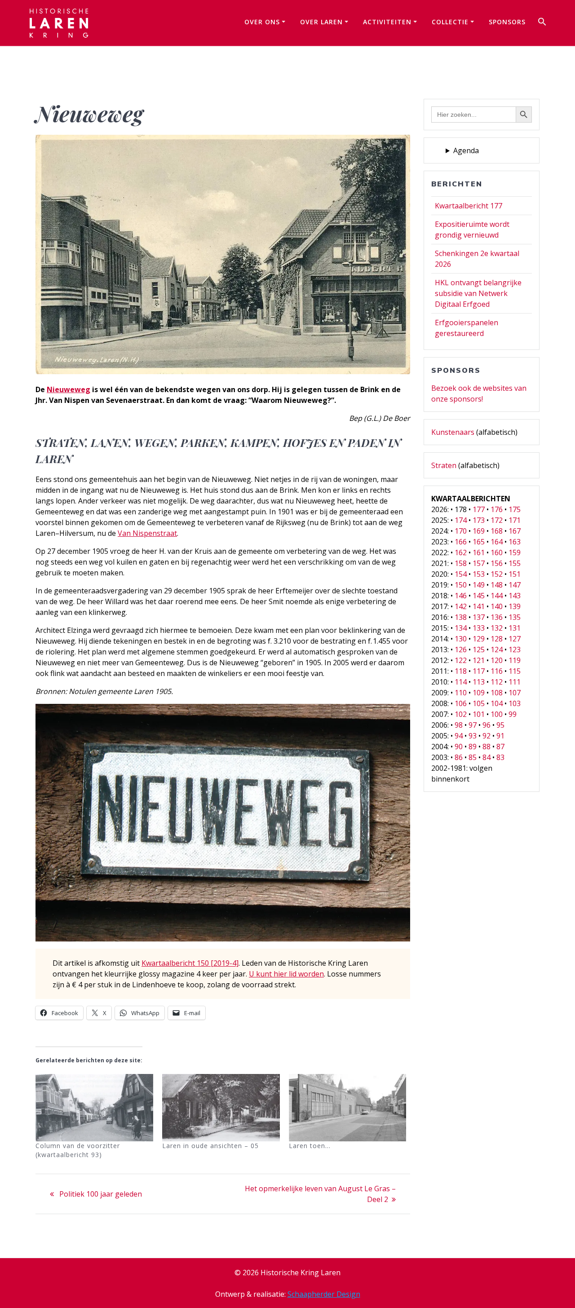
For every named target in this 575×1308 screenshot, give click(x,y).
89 (473, 746)
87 (500, 746)
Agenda (466, 150)
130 (461, 639)
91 (500, 736)
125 (479, 649)
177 (479, 509)
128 (497, 639)
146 (461, 596)
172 (497, 520)
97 (473, 725)
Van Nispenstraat (147, 533)
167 (515, 531)
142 (461, 606)
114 (461, 682)
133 (479, 628)
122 (461, 660)
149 (479, 585)
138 (461, 617)
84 (486, 757)
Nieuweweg (68, 389)
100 (497, 714)
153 (479, 574)
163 (515, 542)
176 (497, 509)
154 (461, 574)
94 (459, 736)
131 (515, 628)
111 (515, 682)
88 (486, 746)
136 (497, 617)
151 (515, 574)
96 (486, 725)
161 (479, 552)
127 (515, 639)
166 (461, 542)
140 (497, 606)
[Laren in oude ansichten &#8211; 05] (221, 1107)
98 (459, 725)
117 (479, 671)
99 (513, 714)
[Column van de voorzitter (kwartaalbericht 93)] (94, 1107)
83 (500, 757)
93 (473, 736)
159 (515, 552)
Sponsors (507, 22)
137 (479, 617)
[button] (542, 23)
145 (479, 596)
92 (486, 736)
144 (497, 596)
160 (497, 552)
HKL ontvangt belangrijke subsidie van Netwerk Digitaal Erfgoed (478, 293)
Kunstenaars (452, 432)
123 (515, 649)
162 (461, 552)
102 (461, 714)
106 (461, 703)
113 (479, 682)
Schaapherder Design (324, 1294)
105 (479, 703)
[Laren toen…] (348, 1107)
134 (461, 628)
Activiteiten (387, 22)
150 (461, 585)
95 (500, 725)
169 (479, 531)
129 (479, 639)
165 (479, 542)
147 (515, 585)
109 (479, 693)
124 (497, 649)
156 (497, 563)
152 (497, 574)
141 (479, 606)
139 (515, 606)
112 (497, 682)
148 (497, 585)
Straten (443, 465)
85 (473, 757)
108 (497, 693)
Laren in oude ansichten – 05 (210, 1145)
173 (479, 520)
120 (497, 660)
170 (461, 531)
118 (461, 671)
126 (461, 649)
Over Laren (321, 22)
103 (515, 703)
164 (497, 542)
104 (497, 703)
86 (459, 757)
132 (497, 628)
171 (515, 520)
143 (515, 596)
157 (479, 563)
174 (461, 520)
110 (461, 693)
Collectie (450, 22)
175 (515, 509)
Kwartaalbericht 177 (468, 206)
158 (461, 563)
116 (497, 671)
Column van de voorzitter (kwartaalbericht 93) (77, 1150)
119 (515, 660)
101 (479, 714)
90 (459, 746)
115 (515, 671)
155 (515, 563)
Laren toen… (310, 1145)
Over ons (262, 22)
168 (497, 531)
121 (479, 660)
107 (515, 693)
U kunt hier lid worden (286, 974)
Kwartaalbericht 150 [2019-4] (190, 963)
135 (515, 617)
